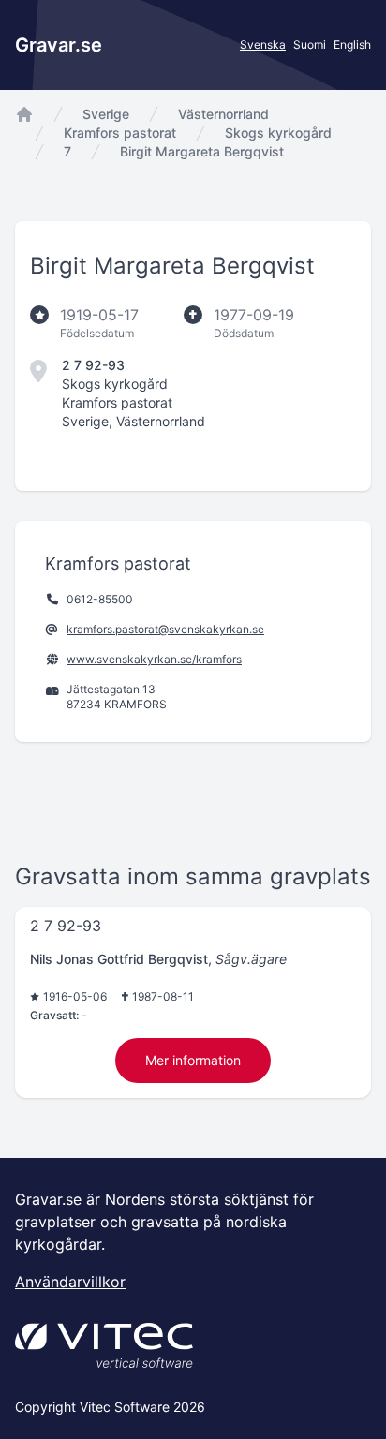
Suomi (309, 44)
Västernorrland (223, 114)
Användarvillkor (70, 1281)
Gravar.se (58, 45)
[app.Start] (24, 114)
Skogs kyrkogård (278, 133)
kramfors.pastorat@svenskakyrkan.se (165, 629)
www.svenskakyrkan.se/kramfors (154, 659)
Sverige (105, 114)
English (352, 44)
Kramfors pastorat (120, 133)
